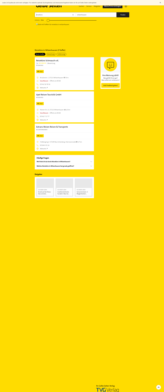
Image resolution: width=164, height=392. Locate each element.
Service (88, 6)
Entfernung (61, 54)
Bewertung (50, 54)
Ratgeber (97, 6)
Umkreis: (39, 20)
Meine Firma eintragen (112, 6)
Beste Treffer (40, 54)
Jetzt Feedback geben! (110, 85)
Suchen (81, 6)
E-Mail (41, 71)
